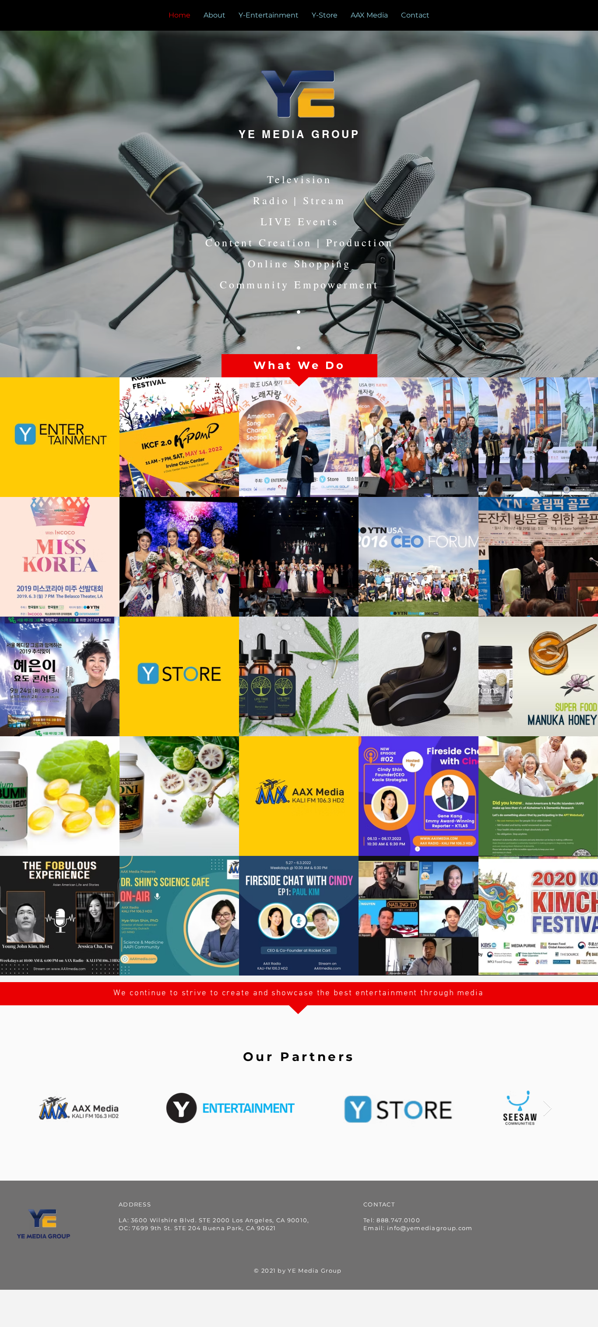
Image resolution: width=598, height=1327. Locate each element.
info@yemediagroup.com (429, 1227)
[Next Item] (547, 1108)
